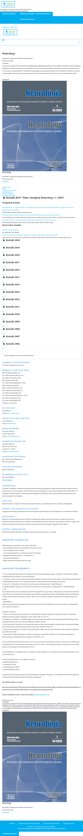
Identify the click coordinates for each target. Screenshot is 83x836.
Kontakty (12, 823)
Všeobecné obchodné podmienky (29, 823)
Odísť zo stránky (9, 14)
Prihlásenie (5, 27)
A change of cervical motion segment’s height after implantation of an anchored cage (28, 220)
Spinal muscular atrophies (10, 230)
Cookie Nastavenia (9, 834)
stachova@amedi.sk (13, 413)
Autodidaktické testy (8, 195)
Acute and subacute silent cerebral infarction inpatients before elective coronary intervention (31, 215)
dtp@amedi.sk (11, 423)
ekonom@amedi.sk (13, 451)
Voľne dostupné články (9, 190)
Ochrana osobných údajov (51, 823)
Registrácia (13, 27)
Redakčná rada (7, 192)
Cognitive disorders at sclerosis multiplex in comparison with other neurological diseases (30, 235)
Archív (4, 189)
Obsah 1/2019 (6, 187)
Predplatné (5, 181)
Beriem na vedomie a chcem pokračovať (35, 14)
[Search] (80, 42)
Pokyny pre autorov (8, 194)
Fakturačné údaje (68, 823)
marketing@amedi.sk (13, 436)
